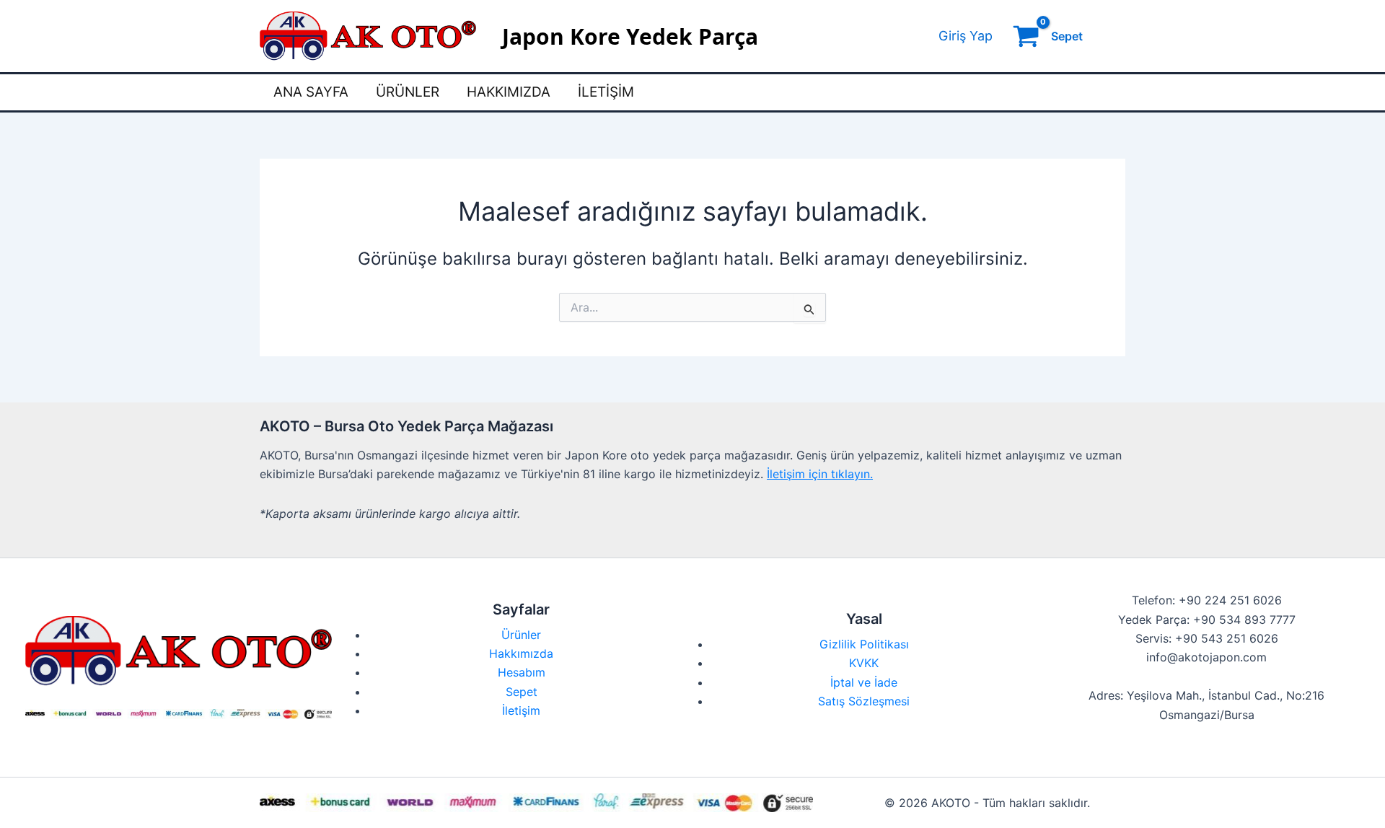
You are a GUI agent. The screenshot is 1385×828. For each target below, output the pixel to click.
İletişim (606, 92)
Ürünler (407, 92)
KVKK (864, 663)
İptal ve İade (863, 682)
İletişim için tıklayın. (820, 474)
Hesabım (521, 672)
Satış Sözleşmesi (864, 701)
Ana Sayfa (310, 92)
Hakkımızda (508, 92)
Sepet (521, 691)
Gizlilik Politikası (864, 644)
